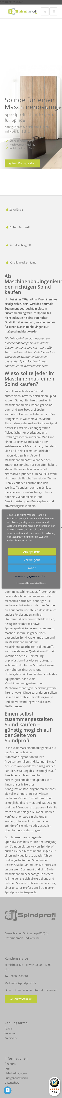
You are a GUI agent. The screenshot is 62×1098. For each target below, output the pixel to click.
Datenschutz (12, 1082)
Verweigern (32, 560)
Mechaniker (12, 601)
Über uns (10, 1064)
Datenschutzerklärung (36, 583)
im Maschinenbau (23, 592)
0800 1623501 (19, 976)
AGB (7, 1068)
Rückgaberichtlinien (16, 1078)
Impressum (21, 583)
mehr (32, 568)
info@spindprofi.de (23, 983)
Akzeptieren (32, 551)
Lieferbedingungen (16, 1073)
